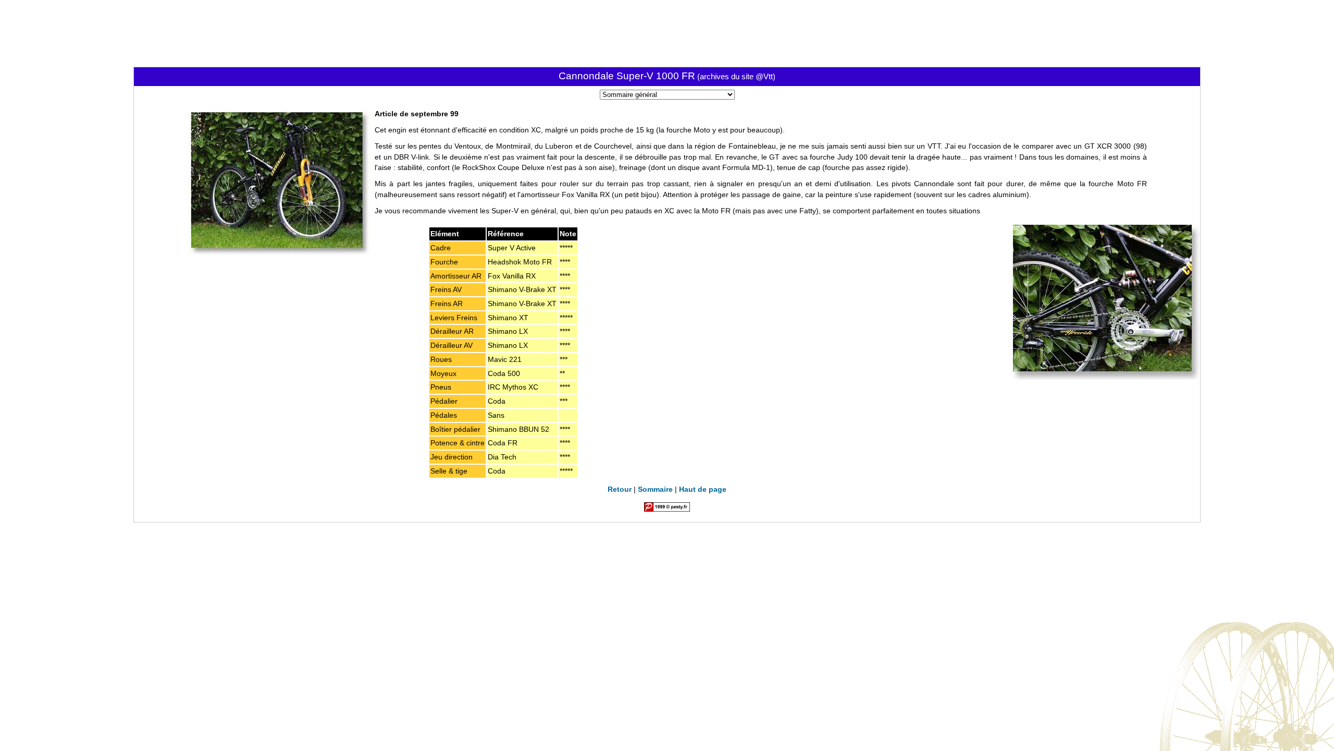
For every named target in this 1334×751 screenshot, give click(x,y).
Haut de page (702, 489)
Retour (620, 489)
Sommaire (655, 489)
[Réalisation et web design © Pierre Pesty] (667, 509)
